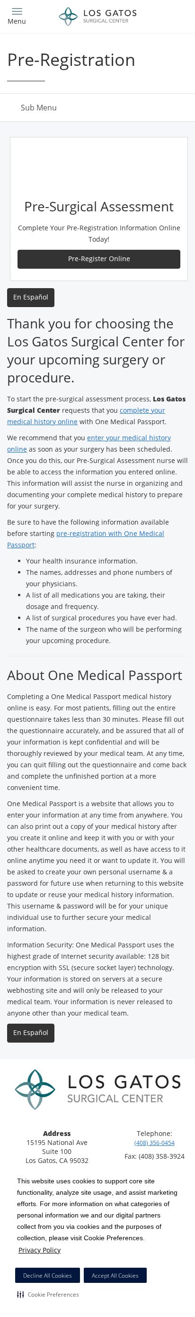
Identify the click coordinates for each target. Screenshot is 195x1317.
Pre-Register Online (99, 258)
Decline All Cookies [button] (47, 1276)
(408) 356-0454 (154, 1143)
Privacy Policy (39, 1249)
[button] (48, 1294)
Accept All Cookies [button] (115, 1276)
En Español (30, 296)
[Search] (165, 15)
